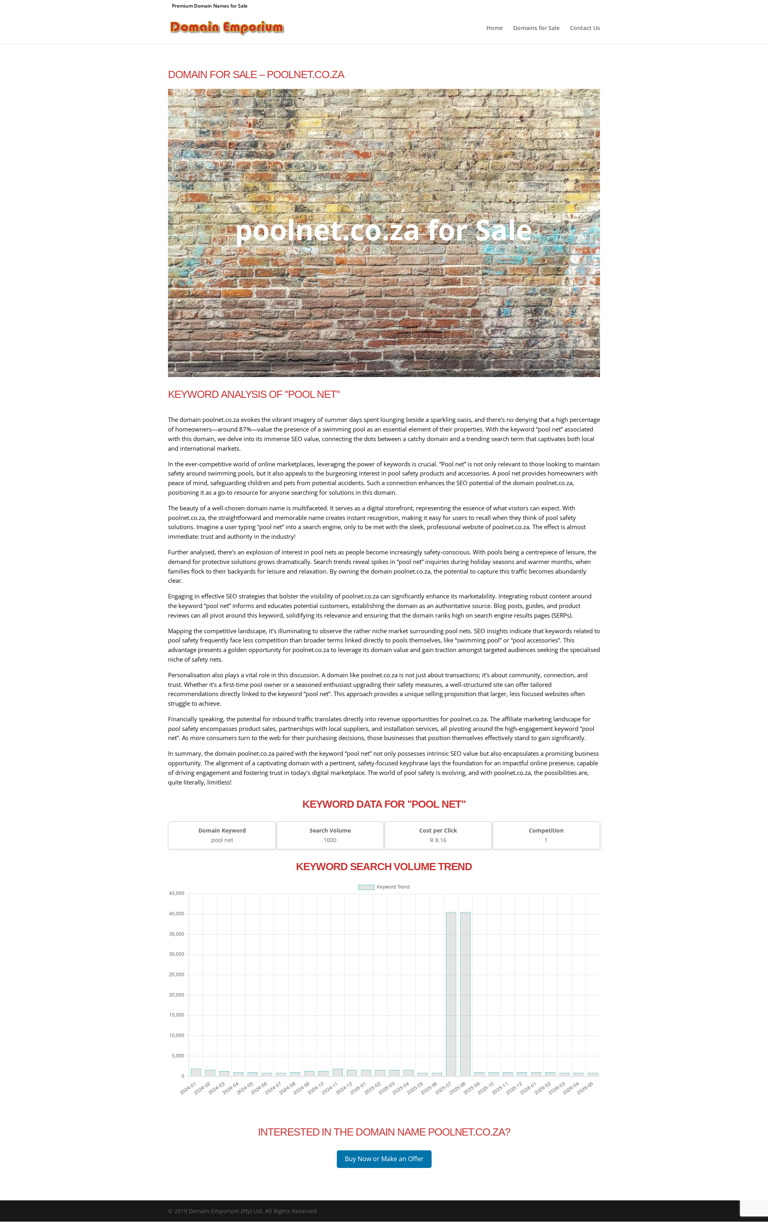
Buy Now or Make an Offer (384, 1158)
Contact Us (585, 28)
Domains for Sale (536, 28)
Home (494, 28)
